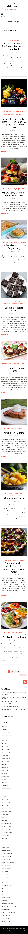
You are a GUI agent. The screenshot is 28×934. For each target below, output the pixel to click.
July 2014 (5, 838)
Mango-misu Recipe (14, 498)
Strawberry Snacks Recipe (18, 188)
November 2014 (6, 826)
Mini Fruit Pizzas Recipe (14, 637)
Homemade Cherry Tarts (14, 369)
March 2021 (5, 800)
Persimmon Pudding (14, 432)
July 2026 (5, 726)
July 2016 (5, 820)
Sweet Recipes (19, 39)
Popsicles (4, 900)
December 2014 (6, 823)
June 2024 (5, 744)
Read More (3, 73)
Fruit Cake (5, 871)
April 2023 (5, 773)
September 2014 (7, 832)
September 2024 (7, 735)
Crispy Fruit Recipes (6, 188)
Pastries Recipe (6, 897)
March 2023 (5, 776)
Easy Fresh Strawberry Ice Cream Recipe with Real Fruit (14, 46)
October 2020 (6, 814)
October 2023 (6, 755)
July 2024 (5, 741)
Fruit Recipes (13, 109)
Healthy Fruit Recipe (7, 111)
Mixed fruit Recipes (18, 111)
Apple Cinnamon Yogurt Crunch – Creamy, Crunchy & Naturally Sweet (13, 710)
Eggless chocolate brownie (14, 309)
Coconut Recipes (6, 856)
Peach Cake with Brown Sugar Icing (14, 247)
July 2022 (5, 782)
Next (22, 675)
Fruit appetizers (6, 868)
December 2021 (6, 788)
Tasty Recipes (19, 114)
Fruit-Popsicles (6, 880)
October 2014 (6, 829)
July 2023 (5, 764)
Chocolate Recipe (9, 301)
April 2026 (5, 729)
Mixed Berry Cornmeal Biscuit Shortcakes (14, 194)
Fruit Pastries (5, 109)
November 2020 (6, 811)
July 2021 (5, 791)
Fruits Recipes (11, 6)
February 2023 (6, 779)
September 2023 (7, 758)
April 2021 (5, 797)
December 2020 (6, 809)
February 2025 (6, 732)
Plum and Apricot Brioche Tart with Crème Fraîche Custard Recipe (14, 567)
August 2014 (6, 835)
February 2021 (6, 803)
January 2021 (6, 806)
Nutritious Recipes (8, 113)
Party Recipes (18, 301)
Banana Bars (5, 847)
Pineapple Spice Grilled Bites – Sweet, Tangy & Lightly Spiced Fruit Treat (14, 123)
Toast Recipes (14, 116)
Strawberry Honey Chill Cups (10, 706)
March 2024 (5, 750)
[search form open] (14, 3)
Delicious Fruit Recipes (9, 39)
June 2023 (5, 767)
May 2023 (5, 770)
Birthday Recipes (6, 850)
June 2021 (5, 794)
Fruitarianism (21, 109)
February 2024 (6, 753)
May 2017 (5, 817)
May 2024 (5, 747)
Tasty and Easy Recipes (14, 40)
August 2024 (6, 738)
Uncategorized (6, 921)
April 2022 (5, 785)
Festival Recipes (6, 865)
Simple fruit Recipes (7, 903)
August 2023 (6, 761)
